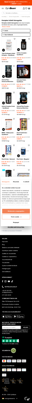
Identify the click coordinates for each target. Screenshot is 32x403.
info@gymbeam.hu (7, 292)
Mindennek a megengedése (16, 211)
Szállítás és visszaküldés (9, 253)
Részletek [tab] (16, 181)
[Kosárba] (3, 50)
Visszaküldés (5, 262)
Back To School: (10, 2)
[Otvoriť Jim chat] (28, 399)
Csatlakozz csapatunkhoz (9, 256)
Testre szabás (15, 216)
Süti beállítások (6, 271)
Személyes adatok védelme (10, 250)
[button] (16, 2)
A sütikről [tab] (26, 181)
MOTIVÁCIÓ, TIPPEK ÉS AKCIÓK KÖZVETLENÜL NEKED (11, 323)
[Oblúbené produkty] (26, 8)
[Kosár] (29, 8)
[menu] (3, 8)
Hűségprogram (6, 268)
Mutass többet (6, 26)
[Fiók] (24, 8)
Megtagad (16, 222)
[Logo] (10, 8)
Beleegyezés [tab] (6, 181)
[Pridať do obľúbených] (14, 39)
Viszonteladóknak (7, 259)
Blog (3, 244)
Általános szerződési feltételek (10, 247)
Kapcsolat (5, 241)
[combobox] (16, 13)
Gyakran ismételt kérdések (9, 265)
